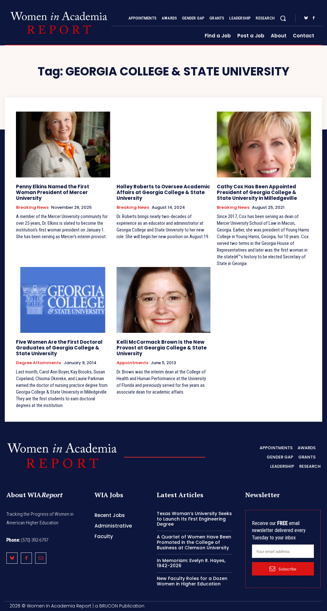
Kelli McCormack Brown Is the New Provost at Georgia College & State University (162, 348)
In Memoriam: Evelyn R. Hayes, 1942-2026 (191, 563)
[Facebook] (313, 18)
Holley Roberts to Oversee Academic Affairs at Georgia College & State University (163, 192)
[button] (283, 18)
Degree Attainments (38, 362)
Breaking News (32, 207)
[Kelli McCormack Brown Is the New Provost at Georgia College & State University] (164, 300)
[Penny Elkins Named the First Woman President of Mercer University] (63, 144)
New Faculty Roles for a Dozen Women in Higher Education (192, 581)
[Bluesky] (306, 18)
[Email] (40, 558)
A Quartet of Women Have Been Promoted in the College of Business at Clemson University (194, 542)
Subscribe (287, 569)
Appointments (132, 362)
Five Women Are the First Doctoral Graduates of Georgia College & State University (59, 348)
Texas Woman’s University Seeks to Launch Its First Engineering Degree (194, 519)
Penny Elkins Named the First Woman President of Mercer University (52, 192)
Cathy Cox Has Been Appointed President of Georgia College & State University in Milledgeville (257, 192)
